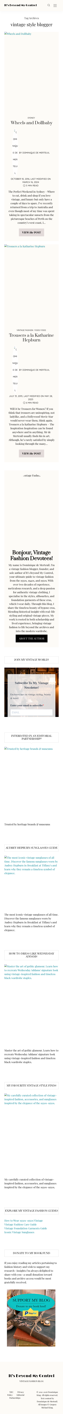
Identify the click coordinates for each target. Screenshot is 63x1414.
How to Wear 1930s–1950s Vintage (23, 1220)
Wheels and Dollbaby (31, 123)
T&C (11, 1392)
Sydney (31, 118)
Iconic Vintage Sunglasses (19, 1232)
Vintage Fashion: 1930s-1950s (31, 330)
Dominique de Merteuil (36, 152)
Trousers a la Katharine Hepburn (31, 338)
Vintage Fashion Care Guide (20, 1224)
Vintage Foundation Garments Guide (25, 1228)
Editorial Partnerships (16, 1396)
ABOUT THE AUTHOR (31, 638)
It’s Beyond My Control (20, 5)
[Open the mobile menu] (55, 6)
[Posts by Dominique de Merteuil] (15, 152)
